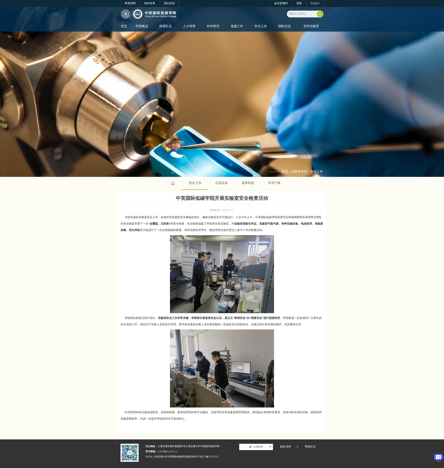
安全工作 (316, 171)
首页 (124, 26)
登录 (299, 3)
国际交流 (284, 26)
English (314, 3)
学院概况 (141, 26)
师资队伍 (165, 26)
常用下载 (274, 183)
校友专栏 (285, 446)
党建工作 (237, 26)
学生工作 (260, 26)
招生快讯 (169, 3)
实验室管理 (299, 171)
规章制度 (248, 183)
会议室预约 (281, 3)
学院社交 (310, 446)
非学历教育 (311, 26)
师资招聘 (130, 3)
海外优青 (149, 3)
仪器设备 (221, 183)
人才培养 (189, 26)
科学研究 (213, 26)
